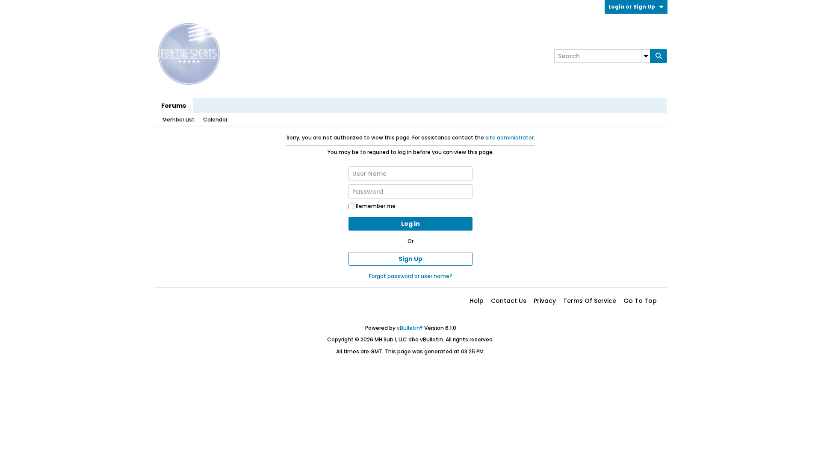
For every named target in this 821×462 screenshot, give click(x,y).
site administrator (509, 137)
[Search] (658, 56)
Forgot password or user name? (410, 276)
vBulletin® (410, 328)
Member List (178, 119)
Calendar (215, 119)
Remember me (376, 206)
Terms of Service (589, 300)
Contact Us (508, 300)
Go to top (640, 300)
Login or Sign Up (631, 6)
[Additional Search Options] (645, 56)
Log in (410, 223)
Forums (173, 105)
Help (477, 300)
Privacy (545, 300)
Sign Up (410, 259)
